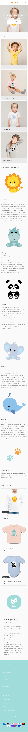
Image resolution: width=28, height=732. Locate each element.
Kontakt (5, 690)
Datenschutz (6, 703)
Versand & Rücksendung (9, 710)
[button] (2, 2)
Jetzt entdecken (14, 22)
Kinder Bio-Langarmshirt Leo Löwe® (12, 516)
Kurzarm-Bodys (7, 672)
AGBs (4, 706)
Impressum (6, 699)
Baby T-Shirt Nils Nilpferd (9, 548)
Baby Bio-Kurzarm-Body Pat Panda (12, 581)
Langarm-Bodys (7, 676)
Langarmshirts (6, 683)
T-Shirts (5, 679)
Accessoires (6, 686)
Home (4, 669)
